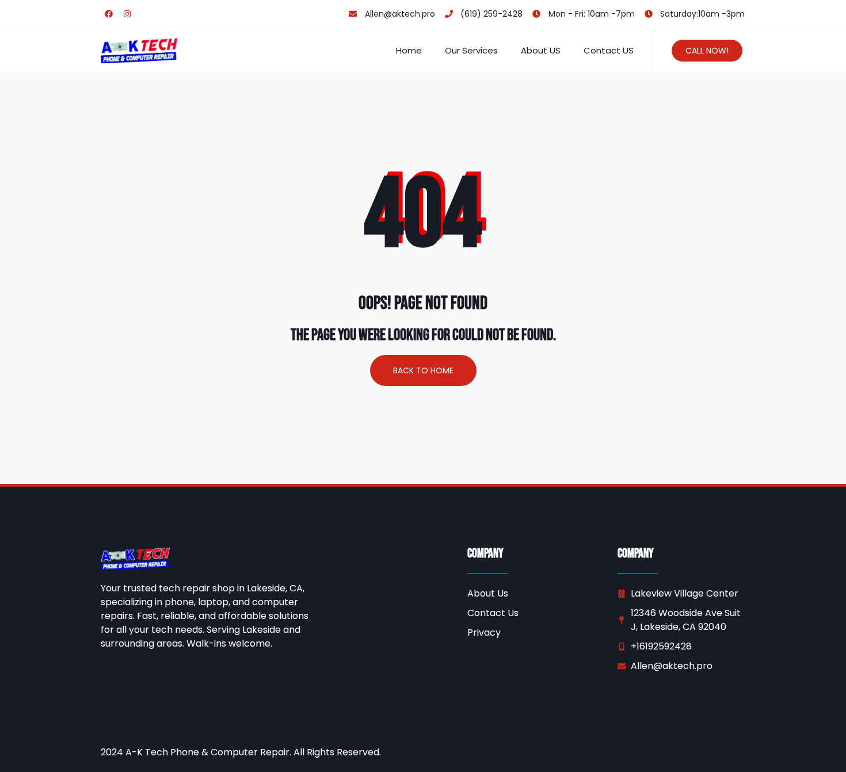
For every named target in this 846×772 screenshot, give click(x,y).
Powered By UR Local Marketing (172, 731)
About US (541, 50)
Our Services (471, 50)
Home (409, 50)
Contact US (609, 50)
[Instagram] (127, 14)
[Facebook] (109, 14)
